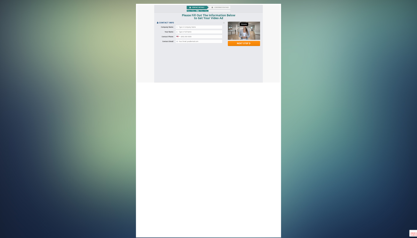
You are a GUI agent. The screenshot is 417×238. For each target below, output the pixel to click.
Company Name (167, 27)
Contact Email (167, 41)
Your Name (169, 32)
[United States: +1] (178, 36)
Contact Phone (167, 37)
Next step (243, 43)
